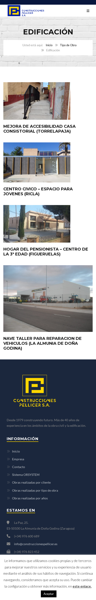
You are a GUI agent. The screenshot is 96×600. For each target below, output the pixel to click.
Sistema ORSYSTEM (26, 474)
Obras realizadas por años (30, 498)
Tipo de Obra (68, 45)
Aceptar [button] (49, 594)
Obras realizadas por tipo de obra (35, 490)
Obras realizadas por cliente (31, 482)
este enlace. (82, 586)
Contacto (18, 467)
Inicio (49, 45)
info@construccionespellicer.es (35, 544)
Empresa (18, 459)
